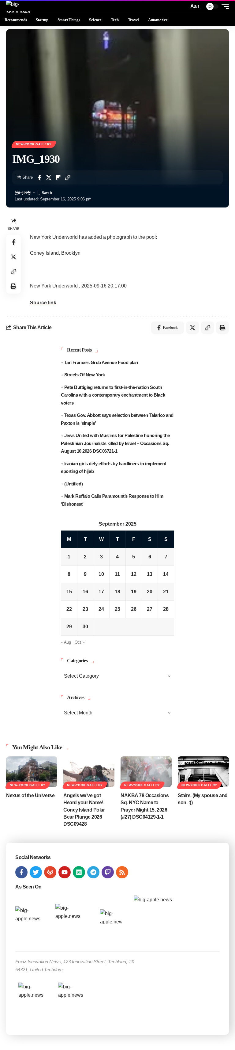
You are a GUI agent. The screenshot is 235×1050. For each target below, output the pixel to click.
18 (117, 591)
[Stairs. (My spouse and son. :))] (203, 771)
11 (117, 574)
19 (133, 591)
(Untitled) (73, 483)
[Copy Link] (67, 177)
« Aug (66, 642)
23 (85, 609)
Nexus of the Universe (30, 795)
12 (133, 574)
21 (166, 591)
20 (149, 591)
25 (117, 609)
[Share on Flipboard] (58, 177)
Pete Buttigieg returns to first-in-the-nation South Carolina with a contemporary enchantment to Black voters (113, 395)
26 (133, 609)
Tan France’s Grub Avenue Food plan (101, 362)
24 (101, 609)
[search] (182, 6)
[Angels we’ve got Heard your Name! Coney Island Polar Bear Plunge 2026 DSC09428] (88, 771)
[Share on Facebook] (39, 177)
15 (69, 591)
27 (149, 609)
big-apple (23, 192)
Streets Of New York (84, 374)
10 (101, 574)
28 (166, 609)
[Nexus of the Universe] (31, 771)
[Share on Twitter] (48, 177)
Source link (43, 302)
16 (85, 591)
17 (101, 591)
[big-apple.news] (18, 6)
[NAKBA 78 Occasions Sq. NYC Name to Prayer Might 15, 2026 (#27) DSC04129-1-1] (146, 771)
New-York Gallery (34, 144)
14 (166, 574)
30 (85, 626)
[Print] (13, 286)
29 (69, 626)
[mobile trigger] (223, 6)
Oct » (79, 642)
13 (149, 574)
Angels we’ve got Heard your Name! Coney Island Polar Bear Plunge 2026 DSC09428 (84, 810)
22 (69, 609)
